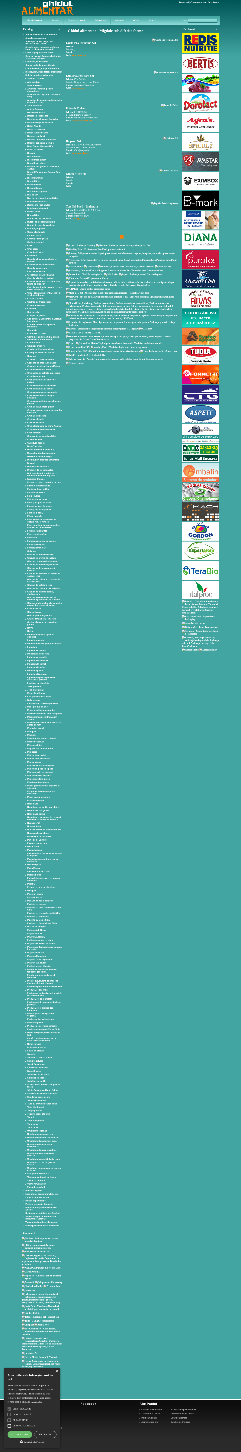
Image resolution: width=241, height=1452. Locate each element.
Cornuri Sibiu (33, 342)
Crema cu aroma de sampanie (42, 392)
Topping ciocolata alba (38, 1114)
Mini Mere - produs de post (40, 765)
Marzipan (31, 735)
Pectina (31, 884)
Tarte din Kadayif (35, 1107)
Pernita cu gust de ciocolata (41, 887)
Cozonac (31, 356)
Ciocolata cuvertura (37, 268)
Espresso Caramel (36, 479)
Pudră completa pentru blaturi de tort (43, 1034)
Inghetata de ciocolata (38, 654)
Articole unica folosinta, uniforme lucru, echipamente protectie (42, 48)
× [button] (57, 1371)
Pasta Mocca (33, 868)
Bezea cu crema (35, 149)
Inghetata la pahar (36, 667)
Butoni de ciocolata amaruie (41, 222)
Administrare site (149, 1422)
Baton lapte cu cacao (37, 133)
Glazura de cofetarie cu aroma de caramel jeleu (43, 580)
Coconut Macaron (36, 305)
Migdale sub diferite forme (40, 748)
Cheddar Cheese (35, 252)
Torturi (30, 1117)
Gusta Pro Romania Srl (81, 43)
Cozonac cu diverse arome (40, 359)
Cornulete (32, 330)
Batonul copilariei (36, 136)
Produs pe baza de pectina (40, 1019)
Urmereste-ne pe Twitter (182, 1414)
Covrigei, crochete (36, 346)
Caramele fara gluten (37, 239)
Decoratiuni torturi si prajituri (41, 453)
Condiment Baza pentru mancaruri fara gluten (44, 320)
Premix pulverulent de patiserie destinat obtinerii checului (42, 982)
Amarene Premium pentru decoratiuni (40, 90)
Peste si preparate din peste (39, 1204)
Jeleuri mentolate (35, 690)
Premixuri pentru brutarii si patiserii (44, 986)
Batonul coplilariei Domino (40, 143)
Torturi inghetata (35, 1120)
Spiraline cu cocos (36, 1078)
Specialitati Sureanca (37, 1067)
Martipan (31, 731)
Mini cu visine (34, 762)
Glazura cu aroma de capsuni (41, 558)
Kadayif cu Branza (36, 693)
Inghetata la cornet (36, 664)
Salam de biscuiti (35, 1051)
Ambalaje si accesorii (35, 38)
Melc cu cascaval (35, 742)
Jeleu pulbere (34, 686)
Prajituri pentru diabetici (39, 966)
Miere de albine (34, 745)
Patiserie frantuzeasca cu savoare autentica (43, 879)
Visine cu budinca (36, 1180)
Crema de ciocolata (36, 416)
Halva (30, 628)
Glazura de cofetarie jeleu (40, 585)
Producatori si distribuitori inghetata (40, 1009)
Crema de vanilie (35, 422)
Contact (152, 20)
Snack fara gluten (36, 1064)
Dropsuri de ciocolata (38, 466)
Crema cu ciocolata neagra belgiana (40, 396)
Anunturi (119, 20)
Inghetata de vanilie (37, 657)
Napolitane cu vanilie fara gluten (43, 807)
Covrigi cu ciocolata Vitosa (40, 352)
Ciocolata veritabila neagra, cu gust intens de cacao (44, 288)
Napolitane (32, 804)
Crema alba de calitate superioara (43, 373)
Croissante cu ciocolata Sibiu (41, 436)
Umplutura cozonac (37, 1131)
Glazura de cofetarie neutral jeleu (43, 588)
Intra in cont (213, 2)
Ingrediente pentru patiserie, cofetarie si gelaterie (41, 678)
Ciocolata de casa (36, 271)
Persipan (31, 890)
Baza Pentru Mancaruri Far (40, 146)
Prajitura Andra (34, 933)
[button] (32, 1441)
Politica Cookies (149, 1418)
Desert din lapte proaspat (39, 456)
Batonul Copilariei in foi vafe (41, 139)
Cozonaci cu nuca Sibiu (39, 369)
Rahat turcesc (34, 1044)
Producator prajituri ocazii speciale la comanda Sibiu (44, 994)
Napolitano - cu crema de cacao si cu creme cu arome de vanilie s (44, 818)
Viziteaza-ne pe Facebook (183, 1409)
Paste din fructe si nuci (38, 871)
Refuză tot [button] (45, 1434)
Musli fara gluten (35, 800)
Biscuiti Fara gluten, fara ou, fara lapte (43, 173)
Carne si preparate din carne (39, 53)
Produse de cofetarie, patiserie (42, 1026)
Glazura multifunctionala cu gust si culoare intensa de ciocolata (44, 604)
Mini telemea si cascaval (39, 775)
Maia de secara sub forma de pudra (44, 713)
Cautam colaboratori (151, 1409)
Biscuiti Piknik (34, 184)
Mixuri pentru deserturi (38, 797)
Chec (29, 245)
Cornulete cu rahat (36, 333)
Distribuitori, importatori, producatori (43, 72)
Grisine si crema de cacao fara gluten (42, 623)
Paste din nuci (34, 875)
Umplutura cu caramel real (40, 1134)
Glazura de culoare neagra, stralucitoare (40, 593)
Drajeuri (31, 463)
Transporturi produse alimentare (41, 1222)
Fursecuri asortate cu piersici (41, 541)
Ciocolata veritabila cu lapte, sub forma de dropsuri (43, 282)
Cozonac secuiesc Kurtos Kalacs (43, 366)
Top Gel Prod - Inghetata (82, 206)
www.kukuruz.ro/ (79, 88)
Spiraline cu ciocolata (38, 1074)
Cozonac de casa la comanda (41, 363)
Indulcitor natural (35, 640)
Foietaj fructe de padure (39, 509)
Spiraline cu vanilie (36, 1081)
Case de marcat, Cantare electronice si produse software (43, 57)
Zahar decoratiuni (36, 1187)
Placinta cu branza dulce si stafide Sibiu (44, 908)
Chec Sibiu (32, 249)
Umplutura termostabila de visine (43, 1159)
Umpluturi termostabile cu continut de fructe (44, 1169)
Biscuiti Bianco (34, 156)
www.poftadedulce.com (82, 120)
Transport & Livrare (150, 1414)
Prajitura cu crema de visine (41, 943)
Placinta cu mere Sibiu (38, 916)
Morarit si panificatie (35, 1201)
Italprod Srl (73, 141)
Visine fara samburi (36, 1184)
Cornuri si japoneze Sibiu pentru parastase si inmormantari (43, 338)
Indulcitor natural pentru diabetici (44, 643)
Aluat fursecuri (34, 85)
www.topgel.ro (78, 218)
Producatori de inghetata (39, 999)
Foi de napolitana (36, 492)
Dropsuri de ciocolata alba (40, 470)
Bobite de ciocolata (37, 201)
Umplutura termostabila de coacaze (40, 1154)
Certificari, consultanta (36, 62)
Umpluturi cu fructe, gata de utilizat (41, 1163)
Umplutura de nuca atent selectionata (39, 1145)
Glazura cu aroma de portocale (42, 565)
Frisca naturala (34, 516)
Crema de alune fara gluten (40, 407)
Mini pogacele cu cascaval (40, 772)
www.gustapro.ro (79, 55)
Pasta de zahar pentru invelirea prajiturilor (42, 860)
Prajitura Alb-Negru (36, 930)
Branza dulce (33, 212)
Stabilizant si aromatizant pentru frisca (43, 1085)
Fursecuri (32, 537)
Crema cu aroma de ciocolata (41, 385)
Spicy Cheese (34, 1071)
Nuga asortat (33, 823)
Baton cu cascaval (36, 129)
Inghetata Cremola (36, 650)
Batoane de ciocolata (37, 116)
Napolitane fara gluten (38, 810)
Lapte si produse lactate (37, 1197)
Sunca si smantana (36, 1100)
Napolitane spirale (36, 814)
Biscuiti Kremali (35, 178)
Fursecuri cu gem (36, 544)
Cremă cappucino (36, 376)
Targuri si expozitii (76, 20)
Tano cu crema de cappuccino (42, 1104)
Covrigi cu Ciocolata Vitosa (40, 349)
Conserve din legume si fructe (40, 65)
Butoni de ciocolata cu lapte (41, 225)
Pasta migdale (34, 864)
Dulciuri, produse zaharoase (39, 75)
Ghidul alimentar (34, 20)
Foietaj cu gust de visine (39, 506)
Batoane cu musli (36, 112)
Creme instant (34, 433)
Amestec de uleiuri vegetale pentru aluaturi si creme (44, 101)
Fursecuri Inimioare (37, 548)
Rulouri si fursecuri (36, 1047)
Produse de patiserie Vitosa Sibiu (43, 1029)
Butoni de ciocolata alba (39, 218)
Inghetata (32, 647)
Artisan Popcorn (35, 109)
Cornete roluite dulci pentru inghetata (41, 325)
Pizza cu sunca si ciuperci (40, 901)
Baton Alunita (34, 126)
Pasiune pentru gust (37, 843)
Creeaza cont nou (198, 2)
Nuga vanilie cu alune (38, 833)
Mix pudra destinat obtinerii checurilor (41, 792)
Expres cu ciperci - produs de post (44, 482)
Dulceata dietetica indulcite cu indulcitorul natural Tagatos (42, 474)
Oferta (136, 20)
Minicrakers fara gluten (38, 779)
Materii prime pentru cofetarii (41, 738)
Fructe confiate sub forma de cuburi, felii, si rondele (41, 520)
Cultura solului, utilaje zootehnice (42, 68)
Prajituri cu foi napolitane (39, 959)
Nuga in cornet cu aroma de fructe (44, 830)
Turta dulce (32, 1124)
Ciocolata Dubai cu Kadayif (40, 278)
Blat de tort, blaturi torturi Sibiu (42, 198)
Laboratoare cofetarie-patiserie (42, 703)
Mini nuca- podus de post (40, 769)
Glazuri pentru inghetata (39, 615)
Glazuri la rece (34, 612)
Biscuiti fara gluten (36, 160)
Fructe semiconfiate (37, 531)
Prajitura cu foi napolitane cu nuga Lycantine (44, 948)
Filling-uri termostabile (38, 486)
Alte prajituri (33, 82)
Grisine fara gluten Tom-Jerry (41, 619)
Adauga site (100, 20)
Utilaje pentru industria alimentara (42, 1225)
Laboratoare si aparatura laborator (42, 1194)
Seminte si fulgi (35, 1061)
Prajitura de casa (35, 952)
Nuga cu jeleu (34, 826)
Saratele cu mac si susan (39, 1057)
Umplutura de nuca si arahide (41, 1150)
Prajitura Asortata (36, 937)
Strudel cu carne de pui (38, 1097)
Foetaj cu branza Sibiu (38, 489)
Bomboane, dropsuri (37, 208)
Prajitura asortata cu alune (40, 940)
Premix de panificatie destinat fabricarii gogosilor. (42, 970)
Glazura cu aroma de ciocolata (42, 561)
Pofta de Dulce (75, 108)
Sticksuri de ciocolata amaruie (42, 1093)
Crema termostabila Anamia (41, 429)
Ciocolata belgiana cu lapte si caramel (41, 260)
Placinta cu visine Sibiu (38, 920)
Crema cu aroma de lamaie (40, 389)
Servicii (55, 20)
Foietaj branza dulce (37, 499)
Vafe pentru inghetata (38, 1174)
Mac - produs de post (37, 707)
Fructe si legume (33, 1190)
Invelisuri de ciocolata (38, 683)
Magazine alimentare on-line (41, 710)
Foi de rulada (33, 496)
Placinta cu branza (36, 904)
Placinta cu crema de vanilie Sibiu (43, 913)
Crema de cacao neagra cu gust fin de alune (44, 411)
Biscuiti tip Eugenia (37, 191)
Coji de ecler (33, 312)
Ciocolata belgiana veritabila (41, 265)
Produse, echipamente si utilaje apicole (40, 1208)
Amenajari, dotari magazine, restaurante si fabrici (39, 42)
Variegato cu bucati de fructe (41, 1177)
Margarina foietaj (35, 728)
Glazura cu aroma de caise (40, 554)
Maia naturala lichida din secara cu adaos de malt (44, 723)
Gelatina (31, 551)
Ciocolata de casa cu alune (40, 275)
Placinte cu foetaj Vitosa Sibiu (42, 923)
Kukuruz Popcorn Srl (80, 75)
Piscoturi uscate (35, 894)
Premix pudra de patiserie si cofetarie (41, 976)
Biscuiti (31, 153)
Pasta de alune (34, 850)
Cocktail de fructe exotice (40, 302)
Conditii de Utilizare (180, 1422)
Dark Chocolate (35, 446)
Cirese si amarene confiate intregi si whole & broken (43, 294)
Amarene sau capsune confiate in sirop (43, 95)
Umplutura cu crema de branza (42, 1137)
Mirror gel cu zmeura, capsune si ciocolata (43, 787)
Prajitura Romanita (36, 956)
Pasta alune (33, 846)
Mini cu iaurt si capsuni (38, 758)
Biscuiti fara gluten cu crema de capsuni (43, 167)
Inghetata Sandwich (37, 674)
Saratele (31, 1054)
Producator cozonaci (37, 990)
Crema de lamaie (35, 419)
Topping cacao (34, 1110)
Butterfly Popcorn (36, 228)
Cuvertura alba (34, 439)
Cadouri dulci (34, 235)
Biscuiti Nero (33, 181)
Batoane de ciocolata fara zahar (43, 119)
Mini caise (32, 752)
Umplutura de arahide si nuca (41, 1141)
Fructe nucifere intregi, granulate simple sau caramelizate (43, 526)
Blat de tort (32, 195)
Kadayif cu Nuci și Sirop (39, 696)
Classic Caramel (35, 298)
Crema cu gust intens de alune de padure (44, 402)
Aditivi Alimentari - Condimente (41, 34)
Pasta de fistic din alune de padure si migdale (44, 854)
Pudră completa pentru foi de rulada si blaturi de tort (41, 1039)
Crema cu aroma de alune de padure (41, 381)
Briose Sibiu (33, 215)
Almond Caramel (35, 78)
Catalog (28, 29)
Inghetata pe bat (35, 671)
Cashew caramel (35, 242)
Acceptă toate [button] (20, 1434)
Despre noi (184, 2)
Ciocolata (32, 255)
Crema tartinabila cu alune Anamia (44, 426)
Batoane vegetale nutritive (40, 122)
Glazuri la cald (34, 608)
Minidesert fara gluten (38, 782)
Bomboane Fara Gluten (38, 205)
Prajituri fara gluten (36, 963)
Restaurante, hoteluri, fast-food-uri (42, 1213)
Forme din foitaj (35, 513)
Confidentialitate (179, 1418)
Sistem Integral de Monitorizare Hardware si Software (40, 1217)
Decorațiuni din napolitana (40, 449)
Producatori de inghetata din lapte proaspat (44, 1003)
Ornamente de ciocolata (39, 836)
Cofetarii (31, 309)
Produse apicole (35, 1022)
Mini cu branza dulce (37, 755)
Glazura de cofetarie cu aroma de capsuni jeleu (43, 575)
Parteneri (189, 29)
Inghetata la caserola (37, 660)
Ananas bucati (34, 106)
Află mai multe (34, 1402)
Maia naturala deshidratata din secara (42, 718)
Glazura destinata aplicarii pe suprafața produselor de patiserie (43, 598)
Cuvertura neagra (35, 443)
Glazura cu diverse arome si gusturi (41, 569)
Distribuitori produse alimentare (43, 460)
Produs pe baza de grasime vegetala (40, 1014)
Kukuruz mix (33, 700)
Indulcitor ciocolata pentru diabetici (40, 635)
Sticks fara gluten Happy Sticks (42, 1090)
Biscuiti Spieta (34, 188)
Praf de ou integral (36, 927)
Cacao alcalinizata (36, 232)
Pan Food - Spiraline (37, 840)
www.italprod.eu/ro (80, 153)
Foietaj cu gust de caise (39, 502)
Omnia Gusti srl (76, 173)
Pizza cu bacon (34, 897)
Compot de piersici (36, 315)
